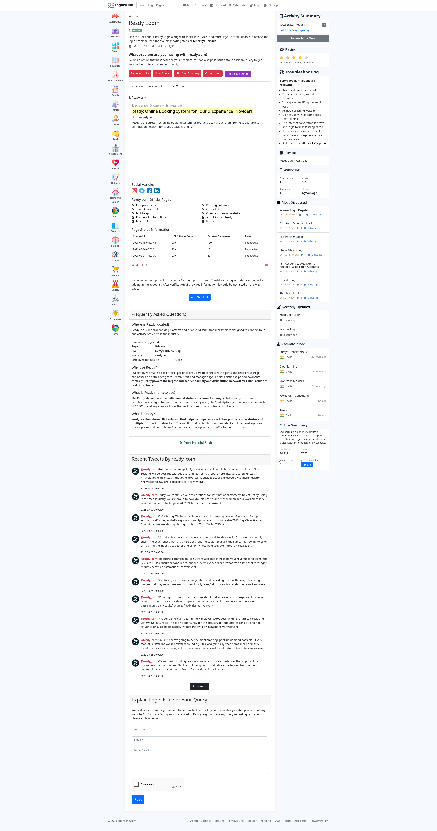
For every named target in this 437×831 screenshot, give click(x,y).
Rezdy (210, 221)
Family (115, 95)
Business (115, 36)
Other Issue (212, 73)
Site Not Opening (188, 73)
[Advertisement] (200, 154)
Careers (115, 51)
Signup (273, 5)
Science (115, 260)
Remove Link (235, 821)
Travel (115, 333)
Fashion (115, 109)
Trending (265, 821)
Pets (115, 216)
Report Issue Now (303, 38)
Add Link (219, 821)
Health (115, 168)
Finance (115, 124)
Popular (251, 821)
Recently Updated (296, 307)
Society (115, 289)
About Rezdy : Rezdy (219, 217)
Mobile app (143, 213)
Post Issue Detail (237, 74)
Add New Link (200, 297)
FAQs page (319, 143)
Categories (240, 5)
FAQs (277, 821)
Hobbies (115, 183)
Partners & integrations (151, 217)
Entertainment (115, 80)
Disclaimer (301, 821)
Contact (206, 821)
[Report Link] (266, 265)
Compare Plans (145, 205)
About (194, 821)
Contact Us (213, 209)
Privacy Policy (319, 821)
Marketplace (143, 221)
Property (115, 231)
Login (257, 5)
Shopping (115, 275)
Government (115, 153)
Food (115, 139)
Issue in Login (140, 73)
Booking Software (217, 205)
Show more (199, 686)
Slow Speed (162, 73)
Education (115, 65)
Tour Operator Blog (148, 209)
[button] (210, 442)
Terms (287, 821)
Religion (115, 245)
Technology (115, 319)
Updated (220, 5)
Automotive (115, 21)
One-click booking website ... (224, 213)
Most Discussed (197, 5)
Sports (115, 304)
